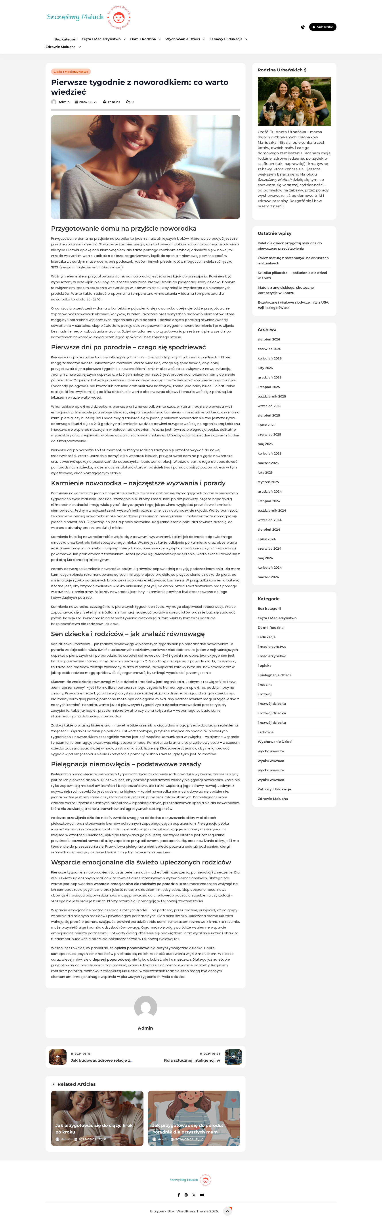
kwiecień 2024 (270, 568)
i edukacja (267, 637)
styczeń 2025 (268, 482)
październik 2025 (272, 396)
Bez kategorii (65, 39)
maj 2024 (265, 558)
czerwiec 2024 (269, 548)
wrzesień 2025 (269, 406)
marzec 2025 (268, 463)
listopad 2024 (269, 501)
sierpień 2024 (269, 529)
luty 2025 (265, 472)
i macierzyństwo (272, 646)
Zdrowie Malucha (61, 47)
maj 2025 (265, 444)
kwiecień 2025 (269, 453)
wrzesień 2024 (270, 520)
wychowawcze (271, 751)
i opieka (264, 665)
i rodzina (265, 684)
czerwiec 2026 (269, 349)
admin (64, 102)
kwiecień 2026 (270, 358)
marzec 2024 (268, 577)
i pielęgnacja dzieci (274, 675)
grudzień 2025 (269, 377)
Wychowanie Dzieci (183, 39)
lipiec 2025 (266, 425)
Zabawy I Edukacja (226, 39)
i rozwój (264, 694)
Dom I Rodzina (143, 39)
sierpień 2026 (269, 339)
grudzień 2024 (270, 491)
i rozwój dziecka (272, 703)
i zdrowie (266, 732)
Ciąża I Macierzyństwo (102, 39)
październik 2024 (272, 510)
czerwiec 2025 (269, 434)
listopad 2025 (269, 387)
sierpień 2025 (269, 415)
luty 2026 (265, 368)
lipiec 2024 (267, 539)
